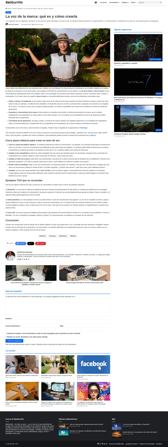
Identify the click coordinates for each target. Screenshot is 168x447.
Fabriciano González (14, 24)
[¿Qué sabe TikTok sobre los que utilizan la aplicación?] (22, 364)
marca (92, 135)
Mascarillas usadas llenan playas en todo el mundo (56, 375)
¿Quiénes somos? (131, 444)
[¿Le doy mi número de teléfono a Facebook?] (117, 426)
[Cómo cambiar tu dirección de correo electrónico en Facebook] (93, 364)
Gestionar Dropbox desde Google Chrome (130, 134)
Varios (133, 2)
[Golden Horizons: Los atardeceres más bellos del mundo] (117, 434)
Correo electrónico (13, 326)
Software (125, 2)
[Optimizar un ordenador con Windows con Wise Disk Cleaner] (63, 432)
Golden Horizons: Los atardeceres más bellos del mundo (140, 432)
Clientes (43, 236)
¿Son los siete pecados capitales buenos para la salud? (86, 424)
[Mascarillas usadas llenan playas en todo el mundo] (57, 364)
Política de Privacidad (146, 444)
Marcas (73, 236)
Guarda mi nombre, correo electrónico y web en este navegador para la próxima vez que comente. (43, 333)
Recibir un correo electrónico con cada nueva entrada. (27, 337)
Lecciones (103, 2)
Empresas (63, 236)
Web (61, 326)
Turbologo (83, 128)
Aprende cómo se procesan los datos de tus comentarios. (56, 344)
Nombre (9, 318)
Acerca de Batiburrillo (116, 444)
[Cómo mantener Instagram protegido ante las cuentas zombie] (22, 391)
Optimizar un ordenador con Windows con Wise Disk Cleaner (88, 431)
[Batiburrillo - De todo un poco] (14, 2)
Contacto (159, 444)
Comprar (53, 236)
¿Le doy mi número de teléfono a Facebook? (136, 424)
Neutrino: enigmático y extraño (125, 63)
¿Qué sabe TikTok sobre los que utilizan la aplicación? (22, 375)
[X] (22, 259)
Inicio (9, 8)
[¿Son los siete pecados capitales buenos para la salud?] (63, 426)
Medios (19, 8)
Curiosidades (113, 2)
